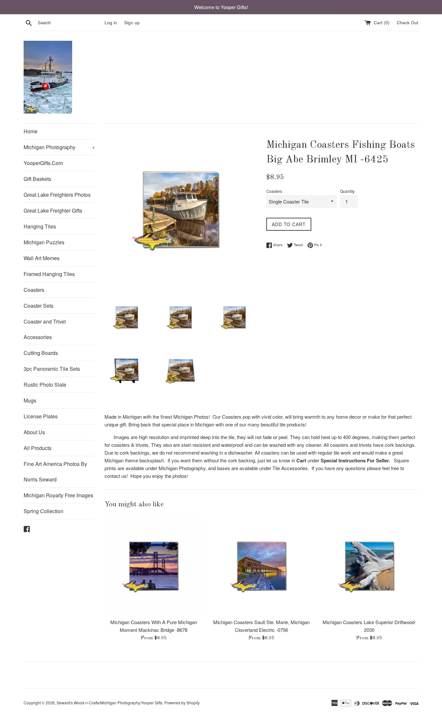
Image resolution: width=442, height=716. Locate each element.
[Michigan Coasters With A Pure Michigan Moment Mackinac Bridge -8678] (154, 566)
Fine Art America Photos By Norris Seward (55, 471)
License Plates (41, 416)
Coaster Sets (38, 305)
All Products (37, 448)
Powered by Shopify (182, 702)
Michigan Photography (59, 147)
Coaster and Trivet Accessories (45, 329)
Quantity (347, 191)
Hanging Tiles (40, 226)
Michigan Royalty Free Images (58, 495)
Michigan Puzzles (44, 242)
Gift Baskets (37, 178)
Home (31, 131)
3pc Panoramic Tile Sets (52, 368)
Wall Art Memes (42, 258)
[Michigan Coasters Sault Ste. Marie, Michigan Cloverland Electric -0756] (261, 566)
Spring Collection (43, 511)
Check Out (407, 22)
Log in (111, 22)
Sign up (132, 22)
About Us (34, 432)
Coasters (34, 289)
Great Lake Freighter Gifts (53, 210)
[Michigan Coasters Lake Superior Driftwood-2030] (369, 566)
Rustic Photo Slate (45, 384)
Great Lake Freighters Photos (57, 194)
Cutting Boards (41, 353)
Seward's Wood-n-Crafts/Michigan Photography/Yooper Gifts (109, 702)
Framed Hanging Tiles (49, 274)
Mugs (30, 400)
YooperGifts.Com (43, 163)
